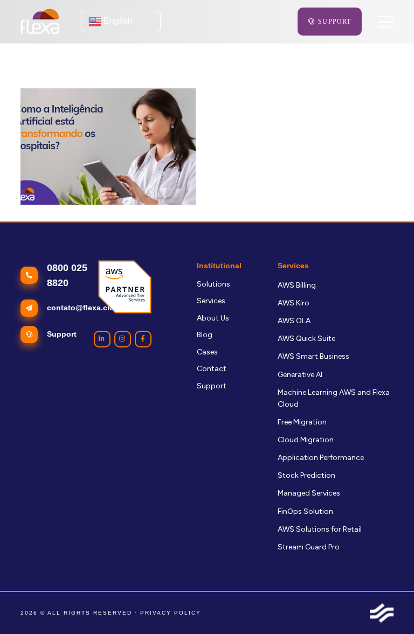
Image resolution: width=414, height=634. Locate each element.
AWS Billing (297, 285)
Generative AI (300, 374)
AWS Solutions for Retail (320, 529)
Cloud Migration (306, 439)
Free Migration (302, 422)
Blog (204, 334)
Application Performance (321, 457)
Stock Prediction (306, 475)
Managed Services (309, 493)
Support (211, 386)
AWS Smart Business (313, 356)
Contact (211, 368)
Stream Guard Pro (309, 547)
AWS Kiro (293, 303)
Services (211, 300)
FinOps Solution (305, 511)
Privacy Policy (170, 613)
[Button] (102, 339)
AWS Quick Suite (306, 338)
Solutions (213, 284)
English (117, 20)
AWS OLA (294, 320)
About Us (213, 318)
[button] (385, 21)
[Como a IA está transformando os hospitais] (108, 146)
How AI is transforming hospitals (77, 216)
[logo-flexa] (39, 21)
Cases (207, 352)
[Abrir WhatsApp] (387, 606)
